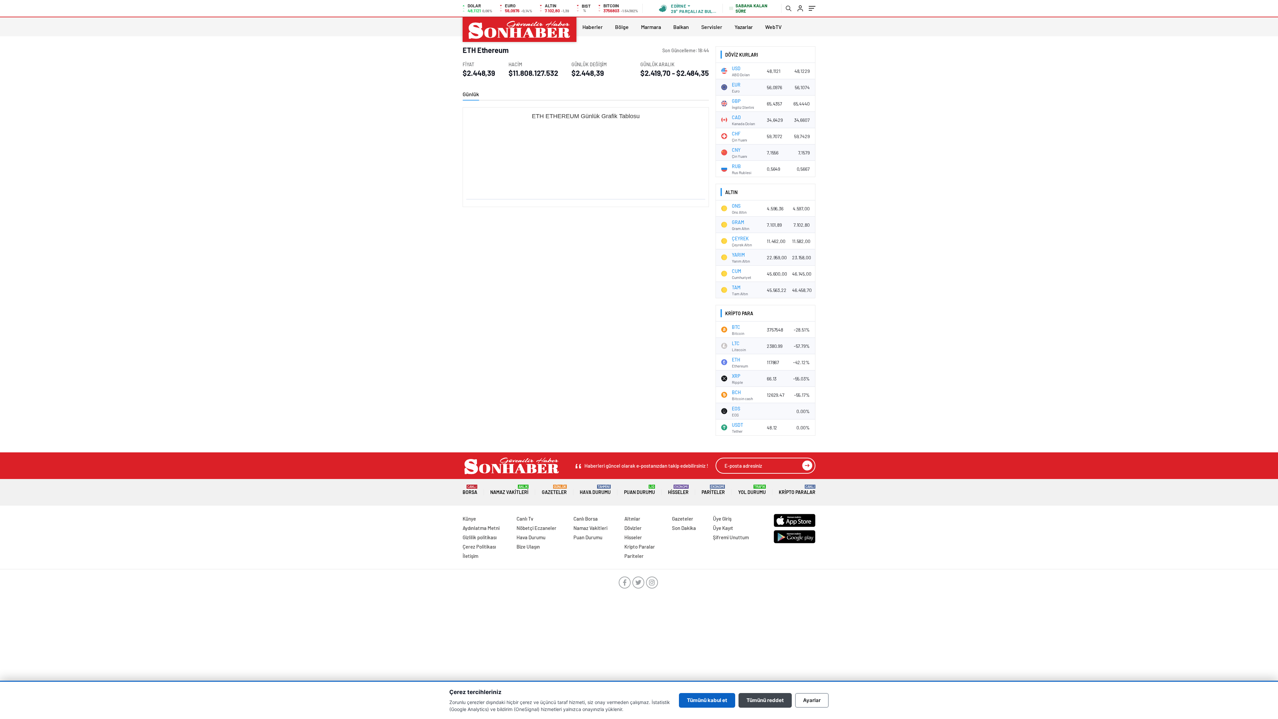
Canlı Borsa (585, 519)
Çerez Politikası (479, 547)
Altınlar (632, 519)
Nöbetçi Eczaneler (536, 528)
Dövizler (633, 528)
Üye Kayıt (723, 528)
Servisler (711, 27)
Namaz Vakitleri (509, 490)
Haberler (592, 27)
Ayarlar (812, 700)
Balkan (681, 27)
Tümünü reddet (765, 700)
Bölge (622, 27)
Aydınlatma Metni (481, 528)
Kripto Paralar (797, 490)
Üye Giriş (722, 519)
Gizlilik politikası (480, 537)
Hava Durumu (595, 490)
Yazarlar (744, 27)
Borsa (470, 490)
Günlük (471, 94)
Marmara (651, 27)
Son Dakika (684, 528)
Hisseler (678, 490)
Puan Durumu (639, 490)
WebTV (773, 27)
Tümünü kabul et (707, 700)
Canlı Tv (525, 519)
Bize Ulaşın (528, 547)
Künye (469, 519)
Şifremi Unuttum (731, 537)
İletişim (470, 556)
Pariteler (713, 490)
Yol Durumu (752, 490)
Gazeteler (554, 490)
